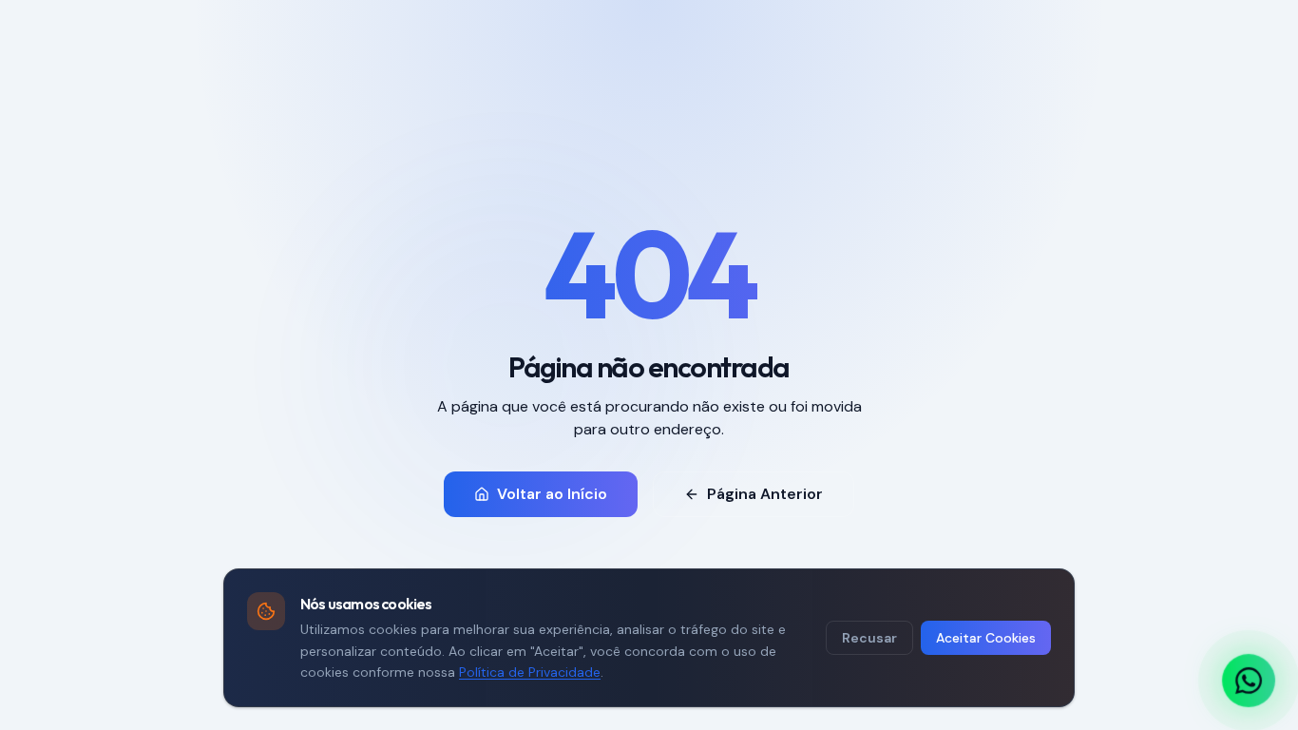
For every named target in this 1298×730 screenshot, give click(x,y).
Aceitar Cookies (986, 637)
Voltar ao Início (552, 494)
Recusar (869, 637)
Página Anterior (765, 494)
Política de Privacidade (530, 672)
